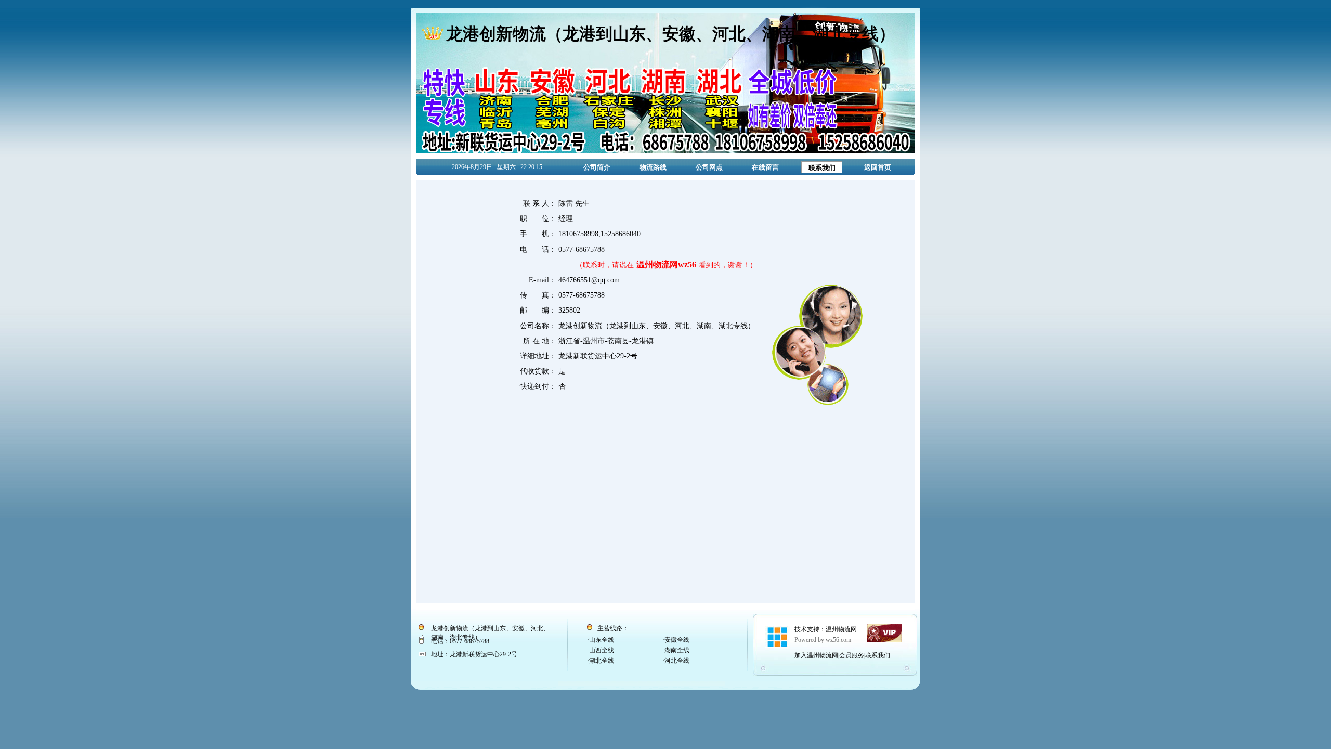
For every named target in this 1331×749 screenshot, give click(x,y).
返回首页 (877, 167)
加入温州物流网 (816, 655)
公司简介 (596, 167)
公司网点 (709, 167)
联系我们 (822, 168)
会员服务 (851, 655)
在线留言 (765, 167)
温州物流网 (841, 629)
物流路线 (653, 167)
